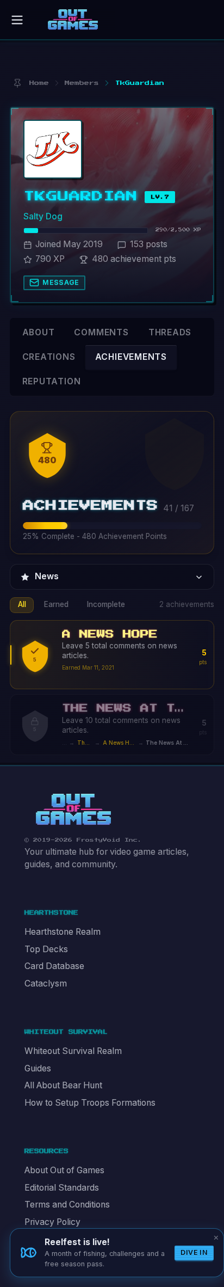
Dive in (194, 1252)
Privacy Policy (52, 1222)
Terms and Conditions (67, 1204)
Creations (49, 357)
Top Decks (46, 949)
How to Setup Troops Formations (89, 1103)
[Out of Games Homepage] (73, 809)
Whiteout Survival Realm (73, 1051)
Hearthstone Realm (62, 932)
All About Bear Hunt (63, 1085)
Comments (101, 332)
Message (60, 282)
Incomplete (106, 604)
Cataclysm (45, 983)
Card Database (54, 966)
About (38, 332)
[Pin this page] (17, 83)
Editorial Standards (61, 1187)
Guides (37, 1068)
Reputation (51, 381)
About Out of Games (64, 1170)
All (22, 604)
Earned (56, 604)
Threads (170, 332)
